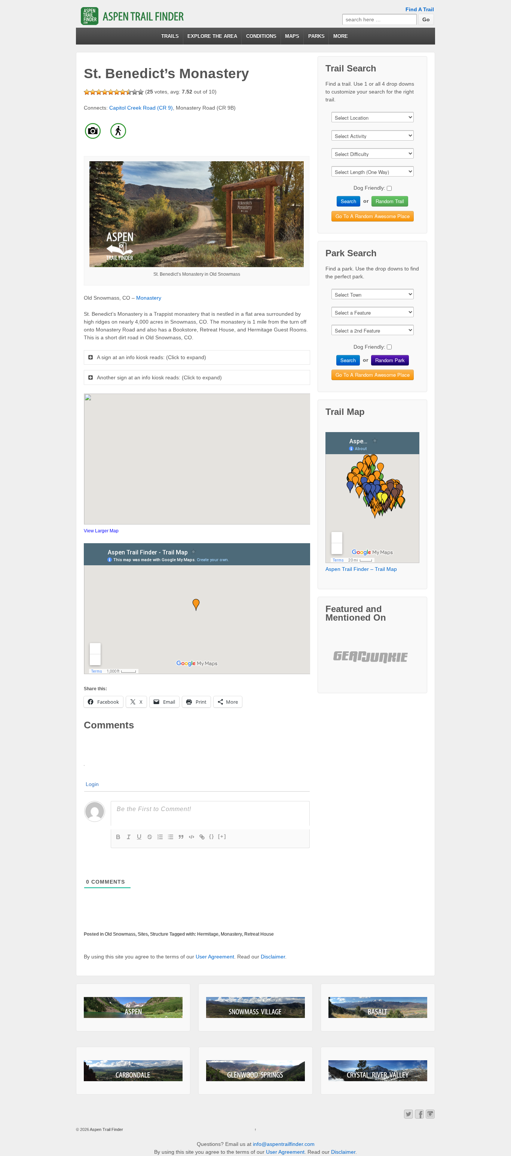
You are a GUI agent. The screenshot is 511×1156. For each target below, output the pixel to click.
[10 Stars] (141, 92)
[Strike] (149, 836)
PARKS (316, 36)
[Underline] (139, 836)
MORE (340, 36)
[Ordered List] (160, 836)
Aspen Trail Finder (106, 1129)
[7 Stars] (123, 92)
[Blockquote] (181, 836)
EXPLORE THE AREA (212, 36)
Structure (159, 934)
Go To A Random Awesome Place (373, 216)
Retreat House (259, 934)
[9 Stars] (135, 92)
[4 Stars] (105, 92)
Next (400, 663)
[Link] (202, 836)
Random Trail (390, 201)
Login (92, 784)
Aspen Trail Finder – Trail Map (361, 569)
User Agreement (215, 957)
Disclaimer (273, 957)
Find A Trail (420, 9)
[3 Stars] (99, 92)
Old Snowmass (120, 934)
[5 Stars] (111, 92)
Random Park (390, 360)
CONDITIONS (261, 36)
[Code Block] (191, 836)
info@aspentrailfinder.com (284, 1144)
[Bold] (118, 836)
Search (348, 201)
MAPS (292, 36)
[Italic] (128, 836)
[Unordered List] (170, 836)
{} (211, 836)
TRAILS (170, 36)
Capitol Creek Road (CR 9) (141, 108)
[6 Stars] (117, 92)
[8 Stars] (129, 92)
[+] (222, 836)
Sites (143, 934)
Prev (345, 663)
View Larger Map (101, 530)
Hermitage (207, 934)
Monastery (148, 298)
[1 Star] (87, 92)
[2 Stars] (93, 92)
